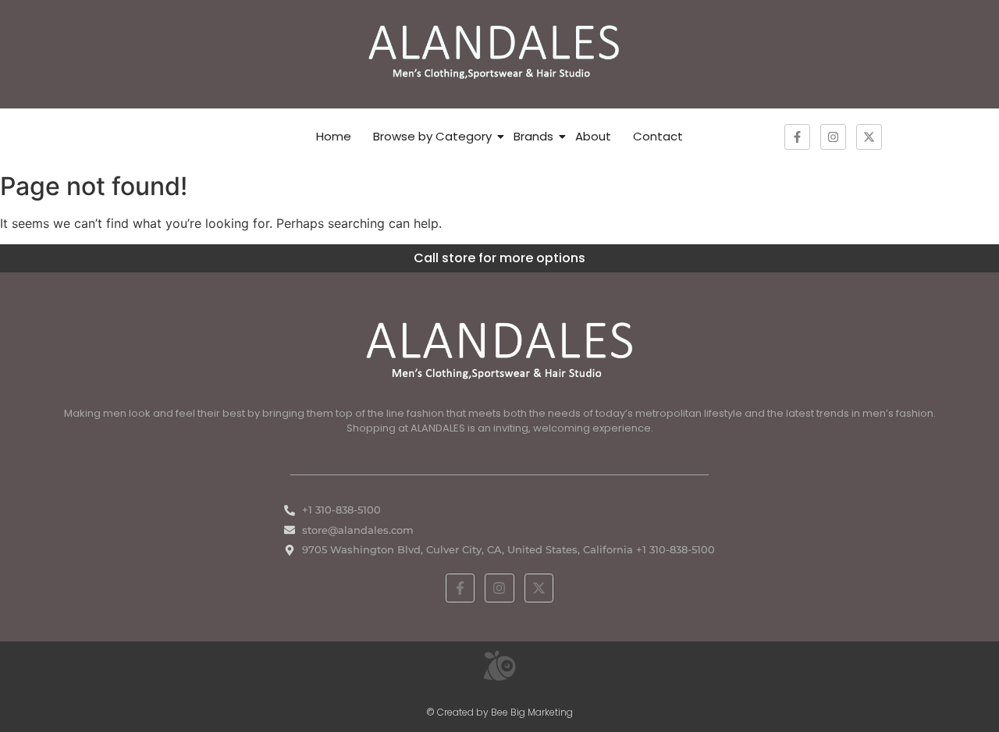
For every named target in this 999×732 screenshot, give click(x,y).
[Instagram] (833, 137)
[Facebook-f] (797, 137)
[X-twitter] (869, 137)
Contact (658, 136)
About (593, 136)
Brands (533, 136)
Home (333, 136)
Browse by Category (432, 136)
